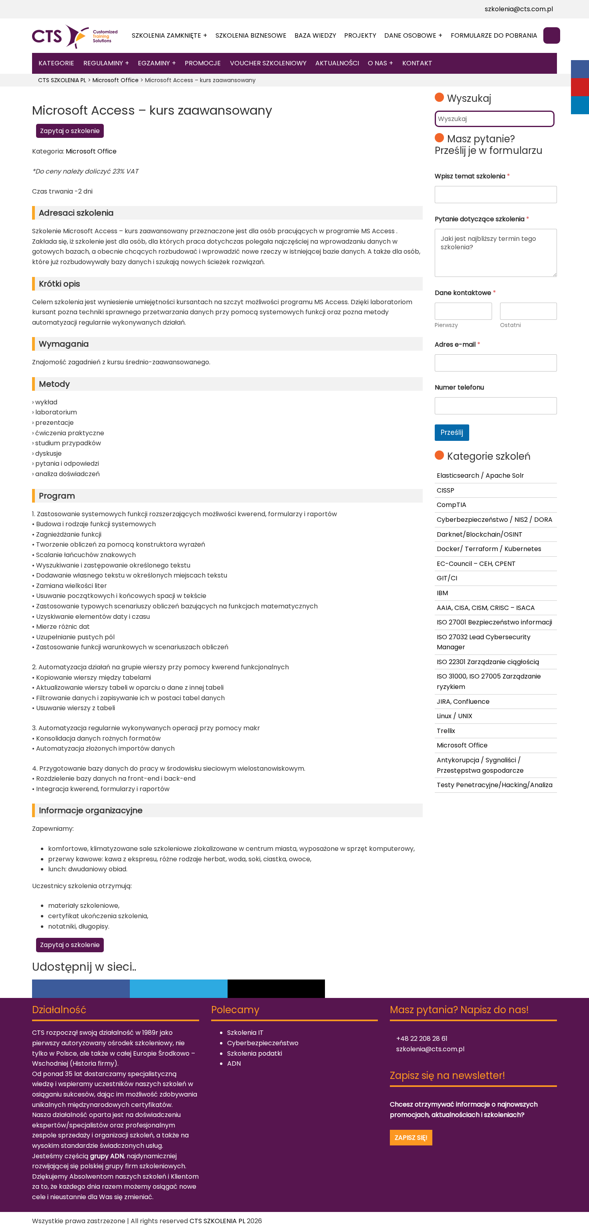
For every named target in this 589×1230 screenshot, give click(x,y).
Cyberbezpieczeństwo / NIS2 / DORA (495, 519)
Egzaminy (154, 63)
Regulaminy (103, 63)
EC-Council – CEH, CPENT (476, 563)
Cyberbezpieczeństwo (263, 1043)
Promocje (203, 63)
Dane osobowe (410, 35)
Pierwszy (446, 325)
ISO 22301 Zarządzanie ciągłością (488, 662)
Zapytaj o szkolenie (70, 130)
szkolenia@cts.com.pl (518, 9)
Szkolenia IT (245, 1032)
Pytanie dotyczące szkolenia (482, 219)
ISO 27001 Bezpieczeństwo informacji (494, 622)
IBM (442, 593)
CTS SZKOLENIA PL (217, 1221)
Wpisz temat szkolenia (472, 176)
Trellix (446, 730)
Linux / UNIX (454, 716)
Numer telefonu (459, 387)
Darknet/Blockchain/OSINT (479, 534)
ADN (234, 1063)
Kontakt (417, 63)
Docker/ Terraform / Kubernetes (489, 548)
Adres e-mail (457, 344)
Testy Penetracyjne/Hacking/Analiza (495, 785)
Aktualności (337, 63)
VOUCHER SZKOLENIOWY (268, 63)
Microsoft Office (91, 151)
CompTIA (451, 504)
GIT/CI (447, 578)
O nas (377, 63)
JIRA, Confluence (463, 701)
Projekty (360, 35)
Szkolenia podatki (254, 1053)
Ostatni (510, 325)
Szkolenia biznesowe (251, 35)
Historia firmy (93, 1063)
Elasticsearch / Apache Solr (480, 475)
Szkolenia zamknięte (166, 35)
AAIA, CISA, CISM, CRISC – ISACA (486, 607)
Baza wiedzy (315, 35)
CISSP (445, 490)
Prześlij (452, 432)
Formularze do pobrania (494, 35)
